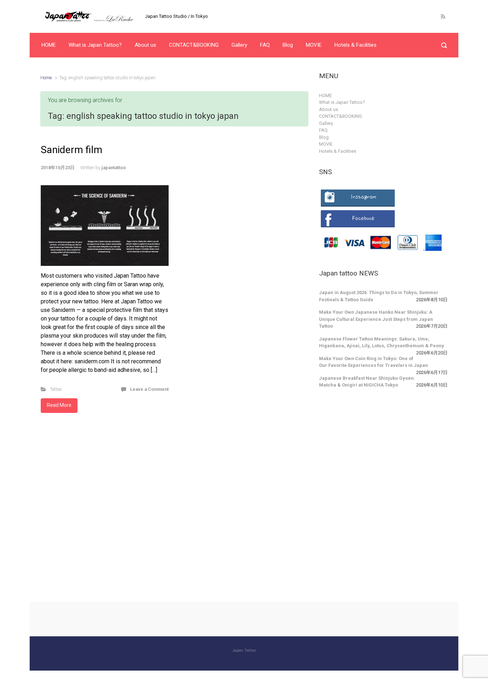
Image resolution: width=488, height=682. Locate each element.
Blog (324, 137)
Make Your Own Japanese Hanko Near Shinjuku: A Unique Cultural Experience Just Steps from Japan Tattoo (376, 319)
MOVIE (326, 144)
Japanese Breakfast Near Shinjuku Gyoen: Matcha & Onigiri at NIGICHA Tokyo (367, 381)
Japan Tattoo (244, 650)
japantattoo (113, 167)
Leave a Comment (149, 389)
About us (328, 109)
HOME (325, 95)
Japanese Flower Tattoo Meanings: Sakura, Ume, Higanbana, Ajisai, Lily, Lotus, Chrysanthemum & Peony (381, 342)
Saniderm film (71, 150)
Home (46, 77)
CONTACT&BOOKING (340, 116)
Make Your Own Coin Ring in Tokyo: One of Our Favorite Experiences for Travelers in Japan (373, 362)
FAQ (323, 130)
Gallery (326, 123)
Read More (59, 405)
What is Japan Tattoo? (342, 102)
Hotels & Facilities (337, 151)
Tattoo (55, 389)
